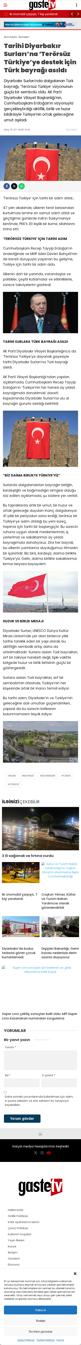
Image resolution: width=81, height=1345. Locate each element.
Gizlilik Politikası (46, 1340)
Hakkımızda (15, 1210)
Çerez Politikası (26, 1340)
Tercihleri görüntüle (40, 1331)
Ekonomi (13, 1265)
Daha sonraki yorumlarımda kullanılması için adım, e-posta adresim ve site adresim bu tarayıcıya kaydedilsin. (39, 1101)
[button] (75, 1274)
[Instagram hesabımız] (42, 1152)
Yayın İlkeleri (16, 1240)
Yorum (10, 1047)
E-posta (48, 1075)
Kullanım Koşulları (19, 1234)
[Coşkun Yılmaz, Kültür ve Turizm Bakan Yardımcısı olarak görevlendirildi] (60, 875)
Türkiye (14, 784)
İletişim (12, 1252)
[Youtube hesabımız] (49, 1152)
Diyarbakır (48, 775)
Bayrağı (29, 775)
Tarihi (67, 775)
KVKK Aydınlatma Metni (23, 1222)
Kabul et (40, 1310)
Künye (60, 1340)
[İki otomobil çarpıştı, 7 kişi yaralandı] (21, 875)
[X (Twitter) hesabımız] (35, 1152)
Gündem (71, 130)
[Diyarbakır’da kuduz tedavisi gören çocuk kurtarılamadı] (21, 930)
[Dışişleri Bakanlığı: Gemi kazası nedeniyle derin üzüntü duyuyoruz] (60, 930)
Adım (13, 775)
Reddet (40, 1320)
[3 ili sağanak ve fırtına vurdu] (40, 828)
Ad (8, 1075)
